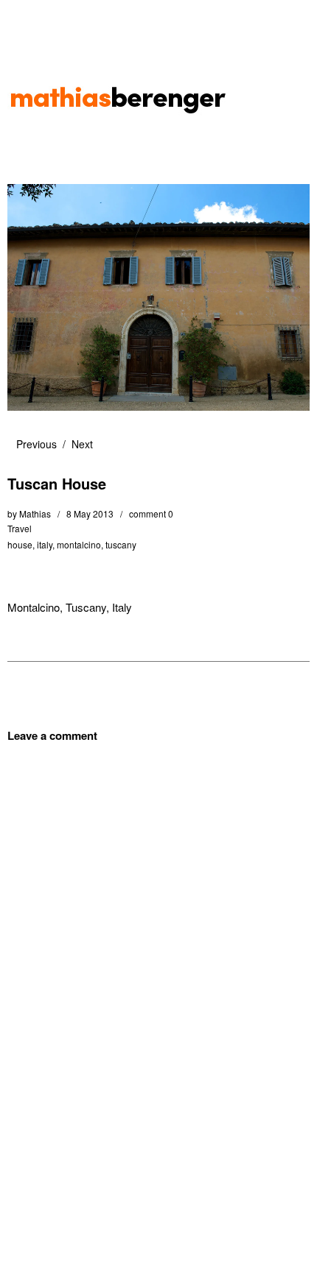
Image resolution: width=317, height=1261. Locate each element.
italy (44, 544)
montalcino (79, 544)
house (19, 544)
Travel (19, 528)
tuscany (120, 544)
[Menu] (25, 18)
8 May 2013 (90, 513)
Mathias (35, 513)
